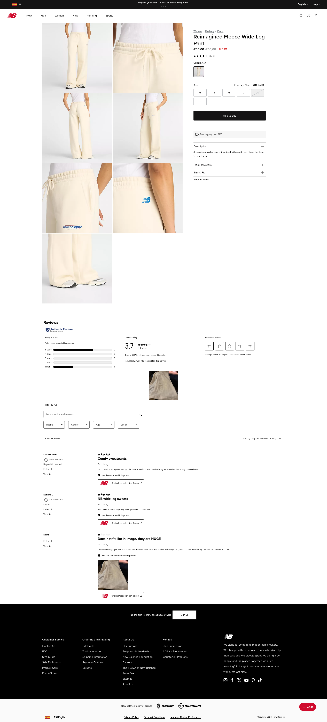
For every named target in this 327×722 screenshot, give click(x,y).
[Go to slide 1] (161, 7)
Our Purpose (130, 646)
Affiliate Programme (174, 651)
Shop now (182, 2)
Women (197, 31)
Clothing (209, 31)
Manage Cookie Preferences (185, 717)
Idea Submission (172, 646)
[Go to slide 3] (166, 7)
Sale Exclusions (51, 662)
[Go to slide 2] (163, 7)
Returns (87, 668)
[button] (308, 15)
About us (128, 684)
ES (60, 717)
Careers (127, 662)
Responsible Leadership (137, 651)
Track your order (92, 651)
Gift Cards (88, 646)
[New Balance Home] (13, 15)
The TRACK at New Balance (139, 668)
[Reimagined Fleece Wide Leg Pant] (77, 58)
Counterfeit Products (175, 657)
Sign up (185, 614)
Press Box (128, 673)
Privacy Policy (131, 717)
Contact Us (48, 646)
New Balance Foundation (138, 657)
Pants (220, 31)
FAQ (44, 651)
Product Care (50, 668)
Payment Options (92, 662)
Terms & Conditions (154, 717)
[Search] (301, 15)
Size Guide (258, 84)
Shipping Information (94, 657)
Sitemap (127, 678)
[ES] (12, 4)
